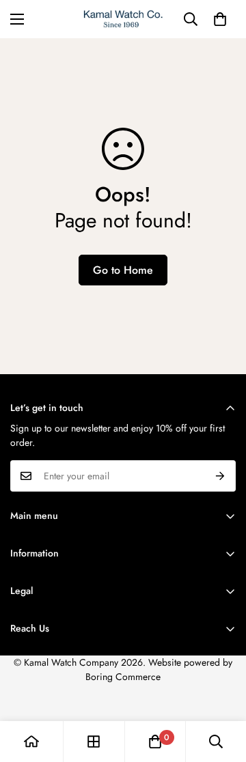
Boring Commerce (123, 676)
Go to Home (123, 270)
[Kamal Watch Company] (123, 19)
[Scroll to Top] (221, 689)
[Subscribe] (220, 476)
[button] (220, 19)
